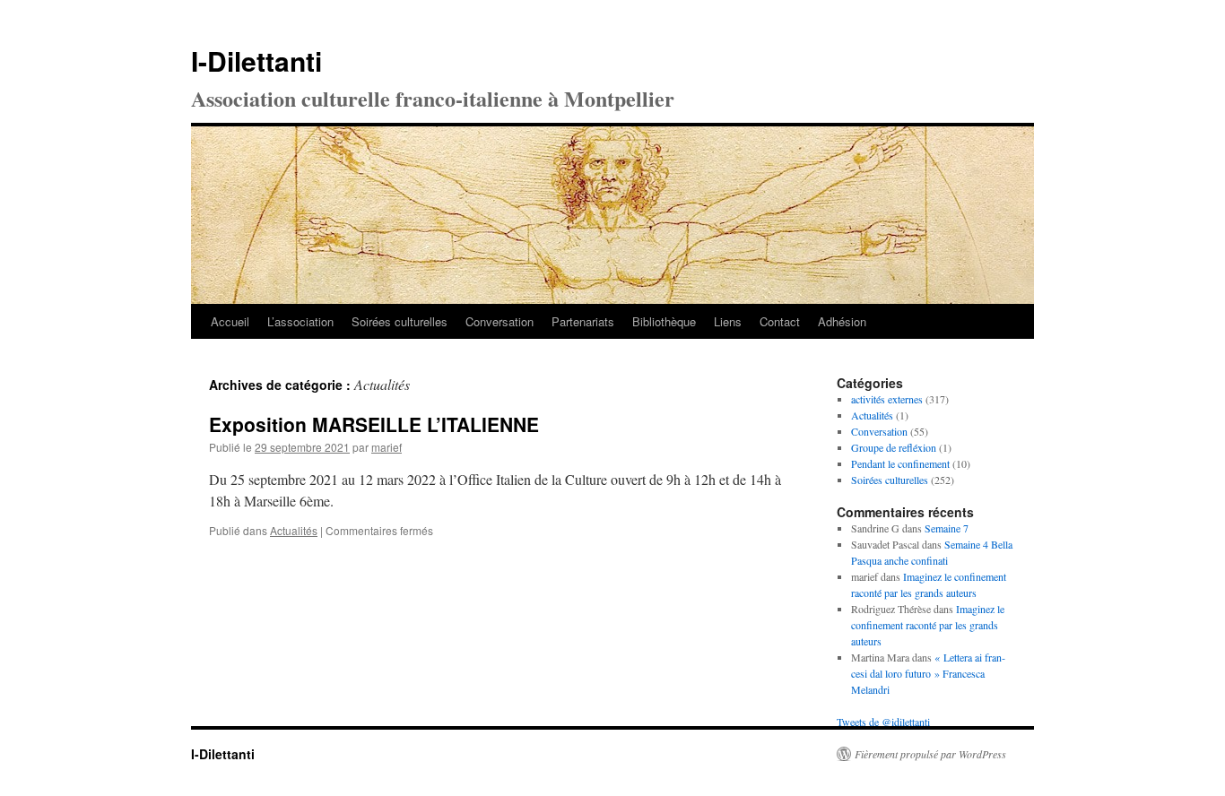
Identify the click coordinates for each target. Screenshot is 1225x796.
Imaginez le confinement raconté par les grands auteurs (927, 624)
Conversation (499, 321)
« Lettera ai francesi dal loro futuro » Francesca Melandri (928, 673)
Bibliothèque (664, 321)
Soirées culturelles (399, 321)
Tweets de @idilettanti (883, 721)
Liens (728, 321)
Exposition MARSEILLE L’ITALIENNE (374, 424)
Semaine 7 (947, 528)
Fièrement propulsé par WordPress (930, 754)
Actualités (293, 530)
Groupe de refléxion (893, 447)
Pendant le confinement (900, 463)
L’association (300, 321)
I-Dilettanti (256, 60)
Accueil (230, 321)
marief (386, 446)
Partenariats (583, 321)
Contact (780, 321)
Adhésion (842, 321)
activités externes (887, 399)
